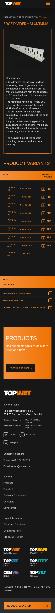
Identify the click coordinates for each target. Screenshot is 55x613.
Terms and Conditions (15, 524)
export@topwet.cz (20, 466)
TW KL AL (42, 17)
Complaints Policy (13, 530)
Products (9, 17)
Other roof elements (26, 17)
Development (10, 507)
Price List (8, 489)
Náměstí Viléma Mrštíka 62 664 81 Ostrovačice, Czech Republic (23, 412)
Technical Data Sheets (15, 495)
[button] (47, 3)
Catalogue (9, 501)
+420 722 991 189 (20, 460)
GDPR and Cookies (13, 536)
